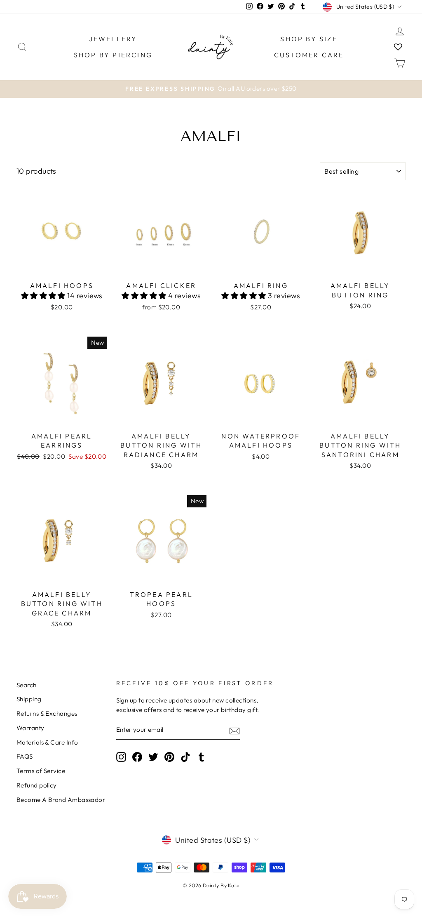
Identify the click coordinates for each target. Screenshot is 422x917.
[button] (44, 295)
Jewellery (113, 39)
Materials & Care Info (47, 742)
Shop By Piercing (113, 55)
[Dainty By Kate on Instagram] (121, 757)
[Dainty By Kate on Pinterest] (169, 757)
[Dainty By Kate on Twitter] (153, 757)
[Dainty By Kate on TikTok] (185, 757)
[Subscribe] (234, 730)
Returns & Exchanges (46, 713)
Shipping (29, 699)
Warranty (30, 728)
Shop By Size (308, 39)
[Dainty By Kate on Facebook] (137, 757)
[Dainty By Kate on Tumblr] (201, 757)
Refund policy (36, 785)
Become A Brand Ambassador (60, 800)
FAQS (24, 756)
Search (26, 685)
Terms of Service (40, 771)
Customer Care (309, 55)
